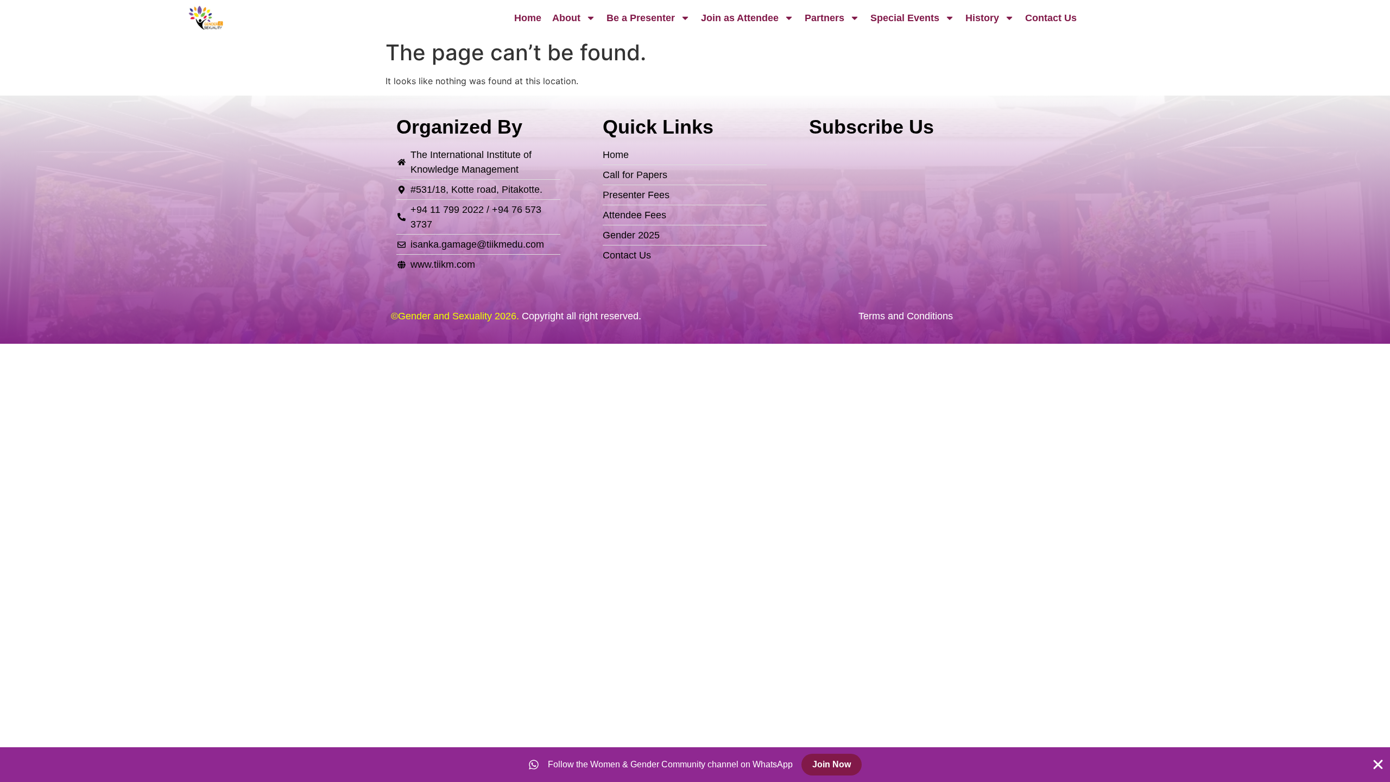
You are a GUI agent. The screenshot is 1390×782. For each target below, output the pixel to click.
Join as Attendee (740, 17)
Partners (824, 17)
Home (527, 17)
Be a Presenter (640, 17)
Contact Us (1051, 17)
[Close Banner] (1378, 764)
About (566, 17)
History (982, 17)
